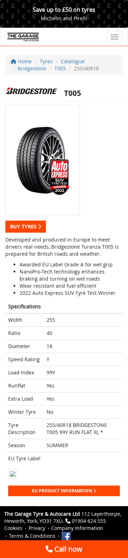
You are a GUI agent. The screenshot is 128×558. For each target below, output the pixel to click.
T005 (60, 68)
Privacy (36, 528)
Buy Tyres (24, 226)
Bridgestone (31, 68)
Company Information (77, 528)
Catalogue (73, 61)
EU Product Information (62, 491)
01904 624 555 (89, 521)
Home (24, 61)
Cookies (13, 528)
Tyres (46, 61)
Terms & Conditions (32, 535)
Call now (67, 549)
